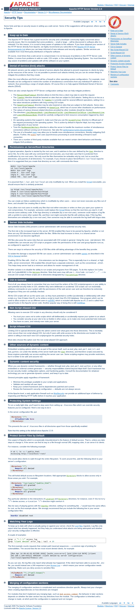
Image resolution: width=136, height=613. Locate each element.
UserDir (45, 506)
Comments (114, 84)
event (33, 135)
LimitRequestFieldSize (75, 112)
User (91, 151)
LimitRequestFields (53, 112)
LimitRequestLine (95, 112)
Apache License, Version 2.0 (30, 608)
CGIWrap (81, 303)
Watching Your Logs (118, 72)
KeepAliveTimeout (25, 105)
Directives (109, 5)
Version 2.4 (42, 12)
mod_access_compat (69, 594)
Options (36, 272)
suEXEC (51, 300)
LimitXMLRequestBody (27, 115)
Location (50, 499)
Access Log (55, 565)
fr (96, 22)
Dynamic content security (120, 61)
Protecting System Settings (121, 64)
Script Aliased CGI (117, 53)
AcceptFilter (74, 120)
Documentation (30, 12)
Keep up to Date (116, 31)
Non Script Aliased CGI (119, 50)
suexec (85, 254)
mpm (35, 132)
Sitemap (131, 5)
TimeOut (21, 97)
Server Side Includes (118, 44)
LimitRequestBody (34, 112)
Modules (100, 5)
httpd (89, 182)
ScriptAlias (72, 275)
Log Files (79, 526)
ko (100, 22)
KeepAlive (54, 108)
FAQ (116, 5)
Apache (7, 12)
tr (104, 22)
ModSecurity (59, 393)
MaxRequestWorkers (30, 127)
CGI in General (116, 47)
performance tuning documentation (78, 130)
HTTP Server (17, 12)
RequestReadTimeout (26, 95)
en (92, 22)
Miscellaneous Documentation (60, 12)
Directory (71, 476)
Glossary (122, 5)
